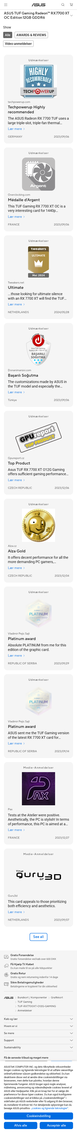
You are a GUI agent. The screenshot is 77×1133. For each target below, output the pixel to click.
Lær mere (15, 129)
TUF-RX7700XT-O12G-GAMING (37, 1006)
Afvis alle (20, 1125)
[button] (6, 5)
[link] (39, 4)
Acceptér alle (56, 1125)
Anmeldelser (25, 1010)
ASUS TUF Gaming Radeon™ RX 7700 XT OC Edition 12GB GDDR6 (36, 15)
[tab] (7, 35)
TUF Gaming (25, 1001)
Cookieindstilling (39, 1116)
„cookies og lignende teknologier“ (49, 1108)
